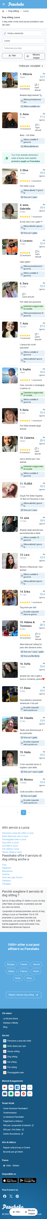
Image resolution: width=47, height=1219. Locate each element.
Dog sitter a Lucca (10, 842)
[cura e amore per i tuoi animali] (23, 457)
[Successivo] (29, 812)
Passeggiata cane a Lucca (14, 839)
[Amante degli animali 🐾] (23, 90)
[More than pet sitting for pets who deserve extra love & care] (23, 639)
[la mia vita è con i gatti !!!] (23, 219)
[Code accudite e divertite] (23, 791)
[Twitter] (11, 1196)
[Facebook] (4, 1196)
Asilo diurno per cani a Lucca (15, 836)
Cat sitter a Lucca (10, 845)
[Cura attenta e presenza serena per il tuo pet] (23, 699)
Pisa (4, 865)
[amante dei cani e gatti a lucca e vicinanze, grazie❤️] (23, 672)
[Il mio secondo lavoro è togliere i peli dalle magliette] (23, 761)
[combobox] (23, 33)
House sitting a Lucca (12, 852)
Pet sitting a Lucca (10, 849)
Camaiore (6, 880)
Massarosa (7, 871)
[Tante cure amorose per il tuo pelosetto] (23, 731)
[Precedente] (17, 812)
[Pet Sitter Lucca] (23, 183)
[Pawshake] (16, 4)
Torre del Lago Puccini (12, 877)
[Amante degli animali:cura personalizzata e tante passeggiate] (23, 532)
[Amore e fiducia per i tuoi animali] (23, 569)
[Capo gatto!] (23, 258)
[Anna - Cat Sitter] (23, 130)
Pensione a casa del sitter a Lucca (17, 833)
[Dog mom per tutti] (23, 603)
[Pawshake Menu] (4, 4)
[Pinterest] (17, 1196)
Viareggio (6, 884)
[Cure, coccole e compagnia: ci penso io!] (23, 385)
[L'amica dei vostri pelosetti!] (23, 342)
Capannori (6, 868)
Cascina (5, 874)
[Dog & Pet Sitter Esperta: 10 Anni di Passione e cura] (23, 497)
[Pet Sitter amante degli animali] (23, 420)
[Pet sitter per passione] (23, 299)
